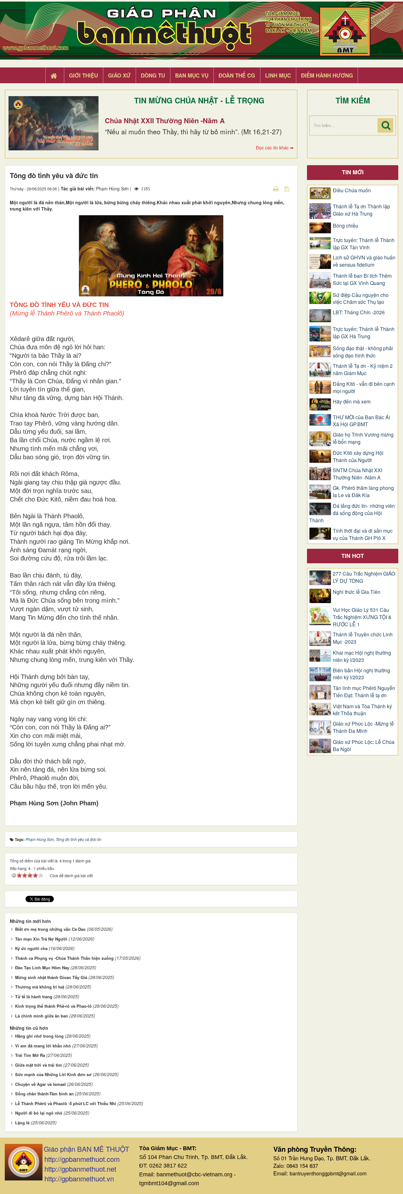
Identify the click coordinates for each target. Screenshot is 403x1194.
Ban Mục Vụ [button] (191, 75)
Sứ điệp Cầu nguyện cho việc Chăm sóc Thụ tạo (361, 299)
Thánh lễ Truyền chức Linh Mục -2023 (363, 638)
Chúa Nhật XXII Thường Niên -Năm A (165, 120)
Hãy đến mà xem (352, 401)
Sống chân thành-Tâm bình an (44, 1094)
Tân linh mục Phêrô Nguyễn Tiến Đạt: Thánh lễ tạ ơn (364, 692)
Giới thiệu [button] (83, 75)
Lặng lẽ (22, 1123)
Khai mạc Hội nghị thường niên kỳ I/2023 (362, 656)
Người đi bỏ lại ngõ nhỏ (38, 1113)
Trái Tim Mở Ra (30, 1055)
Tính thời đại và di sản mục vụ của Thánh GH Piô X (363, 534)
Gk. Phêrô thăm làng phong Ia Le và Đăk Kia (363, 491)
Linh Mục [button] (278, 75)
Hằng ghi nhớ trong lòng (39, 1036)
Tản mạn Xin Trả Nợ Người (41, 939)
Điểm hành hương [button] (327, 75)
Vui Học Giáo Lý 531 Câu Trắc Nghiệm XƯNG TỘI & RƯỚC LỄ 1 (362, 617)
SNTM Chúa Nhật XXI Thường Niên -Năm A (357, 474)
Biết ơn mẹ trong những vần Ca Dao (50, 929)
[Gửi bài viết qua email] (265, 188)
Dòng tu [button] (153, 75)
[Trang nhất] (54, 75)
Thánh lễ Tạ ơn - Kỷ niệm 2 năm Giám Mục (363, 369)
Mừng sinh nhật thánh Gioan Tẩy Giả (51, 977)
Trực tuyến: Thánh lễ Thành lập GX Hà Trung (363, 333)
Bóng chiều (345, 225)
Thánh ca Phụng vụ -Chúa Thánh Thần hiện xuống (64, 958)
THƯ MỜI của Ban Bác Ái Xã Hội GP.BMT (361, 421)
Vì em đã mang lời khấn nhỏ (43, 1046)
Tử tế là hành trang (33, 997)
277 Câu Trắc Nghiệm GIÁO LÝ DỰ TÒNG (364, 577)
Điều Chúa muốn (352, 190)
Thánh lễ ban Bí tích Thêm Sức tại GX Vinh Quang (362, 279)
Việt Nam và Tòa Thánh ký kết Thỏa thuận (362, 710)
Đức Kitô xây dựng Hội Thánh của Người (358, 456)
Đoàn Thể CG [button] (237, 75)
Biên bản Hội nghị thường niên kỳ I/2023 (361, 674)
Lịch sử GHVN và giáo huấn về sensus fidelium (364, 261)
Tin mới (353, 172)
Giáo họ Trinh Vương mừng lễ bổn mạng (363, 438)
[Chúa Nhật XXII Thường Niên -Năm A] (54, 123)
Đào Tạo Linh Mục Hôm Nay (42, 968)
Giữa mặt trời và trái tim (38, 1065)
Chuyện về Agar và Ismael (40, 1084)
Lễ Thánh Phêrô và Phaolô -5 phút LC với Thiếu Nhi (65, 1103)
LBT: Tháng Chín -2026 (359, 312)
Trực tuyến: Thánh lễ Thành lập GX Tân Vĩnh (363, 244)
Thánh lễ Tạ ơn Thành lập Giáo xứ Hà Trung (361, 210)
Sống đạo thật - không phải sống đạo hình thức (363, 352)
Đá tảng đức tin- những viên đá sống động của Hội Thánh (352, 513)
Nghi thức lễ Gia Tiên (356, 591)
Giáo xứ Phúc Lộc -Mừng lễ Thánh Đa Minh (363, 727)
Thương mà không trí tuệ (39, 987)
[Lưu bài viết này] (287, 188)
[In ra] (276, 188)
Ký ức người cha (31, 948)
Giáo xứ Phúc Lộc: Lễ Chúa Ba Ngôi (363, 746)
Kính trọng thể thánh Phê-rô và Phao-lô (53, 1006)
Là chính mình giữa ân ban (41, 1016)
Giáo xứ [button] (119, 75)
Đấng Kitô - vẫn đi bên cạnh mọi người (364, 387)
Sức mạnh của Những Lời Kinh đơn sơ (53, 1074)
